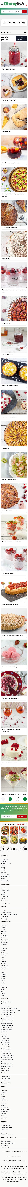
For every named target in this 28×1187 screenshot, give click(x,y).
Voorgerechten (5, 880)
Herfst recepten (5, 1076)
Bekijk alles (21, 824)
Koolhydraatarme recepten (9, 914)
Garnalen (4, 948)
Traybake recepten (6, 1064)
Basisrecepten (5, 1004)
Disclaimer (6, 1151)
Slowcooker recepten (7, 1134)
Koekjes (3, 1036)
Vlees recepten (5, 1147)
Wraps (3, 993)
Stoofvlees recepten (7, 1059)
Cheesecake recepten (7, 1021)
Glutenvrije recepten (7, 912)
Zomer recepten (6, 1083)
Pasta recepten (5, 1044)
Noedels (3, 976)
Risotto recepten (6, 1053)
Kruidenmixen (5, 1038)
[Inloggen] (26, 4)
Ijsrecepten (4, 1031)
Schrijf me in (21, 816)
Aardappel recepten (7, 1001)
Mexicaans (4, 1107)
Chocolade (4, 942)
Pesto (3, 980)
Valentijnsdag (5, 903)
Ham (2, 957)
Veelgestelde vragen (14, 1156)
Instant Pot (4, 1129)
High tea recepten (6, 1029)
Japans (3, 1105)
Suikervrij (4, 919)
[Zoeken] (24, 11)
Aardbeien (4, 927)
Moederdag (4, 894)
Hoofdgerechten (6, 863)
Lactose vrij (4, 916)
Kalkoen (3, 961)
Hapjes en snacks (6, 1027)
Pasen (3, 898)
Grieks (3, 1096)
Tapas (3, 1061)
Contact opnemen (9, 1160)
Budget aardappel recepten (9, 1008)
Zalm (2, 995)
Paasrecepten (5, 1042)
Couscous (4, 944)
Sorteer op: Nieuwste (20, 38)
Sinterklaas (4, 901)
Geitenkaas (4, 952)
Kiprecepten (4, 1034)
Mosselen (4, 974)
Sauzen (3, 872)
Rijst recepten (5, 1051)
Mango (3, 972)
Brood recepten (5, 1006)
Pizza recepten (5, 1046)
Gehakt (3, 950)
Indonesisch (4, 1100)
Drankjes (4, 861)
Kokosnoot (4, 965)
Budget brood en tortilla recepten (11, 1010)
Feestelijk (4, 888)
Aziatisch (4, 1090)
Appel (3, 929)
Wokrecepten (5, 1070)
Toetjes (3, 878)
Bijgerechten (5, 859)
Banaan (3, 933)
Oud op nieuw (5, 896)
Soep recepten (5, 874)
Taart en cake (5, 876)
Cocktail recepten (6, 1023)
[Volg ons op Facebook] (14, 848)
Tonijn (3, 989)
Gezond (3, 910)
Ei (1, 946)
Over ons (21, 1160)
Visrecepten (4, 1145)
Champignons (5, 940)
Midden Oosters (6, 1109)
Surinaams (4, 1116)
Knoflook (3, 963)
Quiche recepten (6, 1049)
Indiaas (3, 1098)
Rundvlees (4, 987)
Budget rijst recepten (7, 1016)
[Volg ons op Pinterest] (8, 848)
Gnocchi (3, 955)
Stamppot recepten (6, 1057)
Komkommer (5, 968)
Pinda (3, 982)
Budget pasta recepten (8, 1012)
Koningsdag (4, 892)
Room (3, 985)
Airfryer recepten (6, 1125)
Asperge (3, 931)
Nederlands (4, 1111)
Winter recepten (6, 1080)
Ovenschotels (5, 1040)
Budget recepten (6, 1014)
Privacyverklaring (19, 1151)
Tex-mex (3, 1118)
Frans (3, 1094)
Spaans (3, 1113)
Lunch (3, 865)
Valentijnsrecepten (6, 1066)
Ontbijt (3, 868)
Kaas (2, 959)
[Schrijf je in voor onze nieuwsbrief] (19, 848)
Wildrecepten (5, 1068)
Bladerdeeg (4, 935)
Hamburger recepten (7, 1025)
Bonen (3, 938)
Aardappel (4, 925)
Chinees (3, 1092)
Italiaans (3, 1103)
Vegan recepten (6, 1141)
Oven (2, 1131)
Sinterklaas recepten (7, 1055)
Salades (3, 870)
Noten (3, 978)
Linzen (3, 970)
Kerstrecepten (5, 890)
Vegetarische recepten (8, 1143)
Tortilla (3, 991)
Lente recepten (5, 1078)
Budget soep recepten (7, 1019)
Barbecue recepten (7, 1127)
